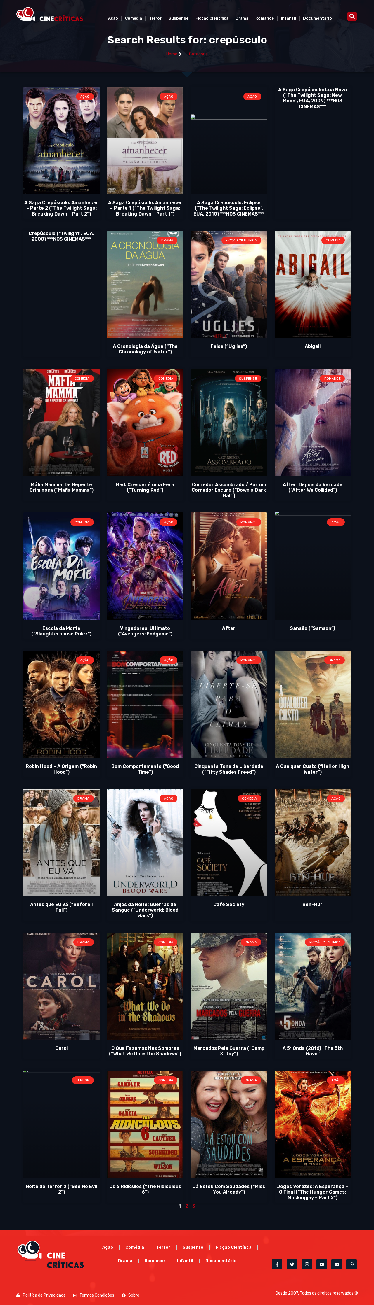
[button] (352, 16)
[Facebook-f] (277, 1264)
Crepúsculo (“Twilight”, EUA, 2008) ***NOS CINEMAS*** (61, 236)
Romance (264, 18)
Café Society (228, 904)
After (229, 628)
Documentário (317, 18)
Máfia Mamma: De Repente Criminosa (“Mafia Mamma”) (62, 487)
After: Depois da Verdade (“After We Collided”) (312, 487)
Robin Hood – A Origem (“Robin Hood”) (61, 769)
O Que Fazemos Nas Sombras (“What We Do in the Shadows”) (145, 1051)
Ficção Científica (211, 18)
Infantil (288, 18)
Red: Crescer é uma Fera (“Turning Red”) (145, 487)
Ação (113, 18)
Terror (155, 18)
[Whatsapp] (351, 1264)
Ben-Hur (312, 904)
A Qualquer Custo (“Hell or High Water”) (312, 769)
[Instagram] (307, 1264)
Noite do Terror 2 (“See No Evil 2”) (61, 1189)
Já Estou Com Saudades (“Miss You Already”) (229, 1189)
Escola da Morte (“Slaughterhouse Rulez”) (61, 631)
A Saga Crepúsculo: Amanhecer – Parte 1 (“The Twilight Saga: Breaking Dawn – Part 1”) (145, 208)
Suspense (178, 18)
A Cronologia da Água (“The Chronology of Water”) (145, 349)
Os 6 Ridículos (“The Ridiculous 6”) (145, 1189)
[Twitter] (292, 1264)
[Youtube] (321, 1264)
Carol (61, 1048)
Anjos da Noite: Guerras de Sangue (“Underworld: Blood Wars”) (145, 910)
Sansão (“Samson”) (312, 628)
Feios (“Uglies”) (229, 346)
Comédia (133, 18)
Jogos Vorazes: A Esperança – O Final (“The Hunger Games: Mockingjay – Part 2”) (312, 1192)
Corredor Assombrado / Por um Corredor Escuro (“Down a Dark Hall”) (229, 490)
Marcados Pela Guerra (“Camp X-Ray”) (228, 1051)
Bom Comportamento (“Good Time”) (145, 769)
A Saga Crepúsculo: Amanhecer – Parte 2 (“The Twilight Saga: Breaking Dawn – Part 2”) (61, 208)
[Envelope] (336, 1264)
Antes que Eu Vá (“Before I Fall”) (61, 907)
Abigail (313, 346)
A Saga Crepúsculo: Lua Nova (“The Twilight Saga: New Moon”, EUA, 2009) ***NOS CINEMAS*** (312, 98)
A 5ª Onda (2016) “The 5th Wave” (313, 1051)
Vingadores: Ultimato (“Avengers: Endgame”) (145, 631)
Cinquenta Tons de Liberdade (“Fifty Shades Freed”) (228, 769)
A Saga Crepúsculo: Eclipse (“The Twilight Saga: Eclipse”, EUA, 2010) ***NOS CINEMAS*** (228, 208)
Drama (242, 18)
